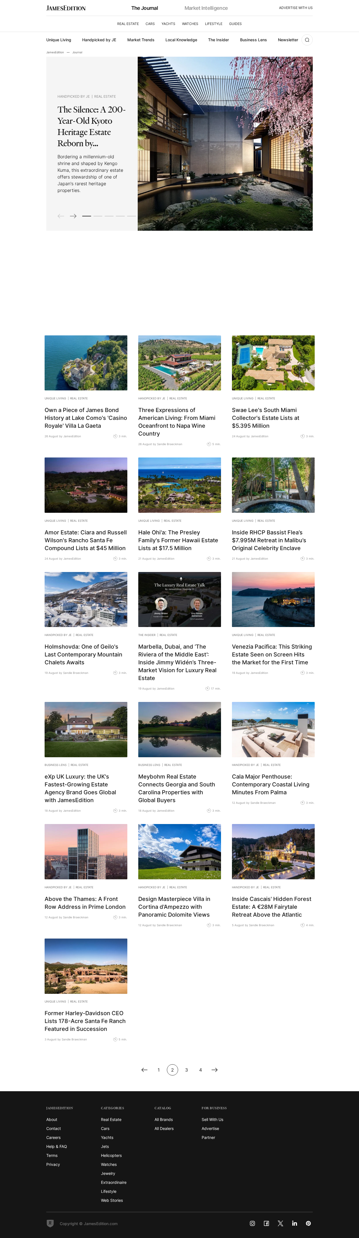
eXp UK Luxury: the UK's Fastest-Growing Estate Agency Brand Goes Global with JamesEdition (80, 788)
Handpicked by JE (99, 39)
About (51, 1119)
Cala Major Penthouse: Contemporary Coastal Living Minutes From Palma (270, 784)
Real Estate (128, 23)
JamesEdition (55, 52)
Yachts (168, 23)
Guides (235, 23)
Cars (150, 23)
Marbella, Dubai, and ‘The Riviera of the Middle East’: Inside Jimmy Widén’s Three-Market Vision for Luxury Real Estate (177, 662)
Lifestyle (213, 23)
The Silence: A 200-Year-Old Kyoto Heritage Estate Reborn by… (91, 126)
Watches (190, 23)
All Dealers (164, 1128)
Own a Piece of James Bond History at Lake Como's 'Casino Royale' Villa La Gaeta (86, 417)
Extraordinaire (113, 1182)
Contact (53, 1128)
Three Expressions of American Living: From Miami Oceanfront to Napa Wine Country (176, 421)
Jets (105, 1146)
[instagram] (252, 1223)
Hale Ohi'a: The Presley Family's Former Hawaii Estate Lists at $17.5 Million (178, 540)
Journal (77, 52)
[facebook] (266, 1223)
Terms (51, 1155)
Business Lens (253, 39)
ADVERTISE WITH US (296, 7)
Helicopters (111, 1155)
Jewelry (108, 1173)
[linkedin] (294, 1223)
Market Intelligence (206, 7)
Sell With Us (212, 1119)
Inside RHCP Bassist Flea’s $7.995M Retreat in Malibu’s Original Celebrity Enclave (269, 540)
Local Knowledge (181, 39)
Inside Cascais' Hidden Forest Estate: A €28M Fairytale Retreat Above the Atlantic (271, 906)
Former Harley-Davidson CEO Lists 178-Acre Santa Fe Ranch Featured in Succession (85, 1021)
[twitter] (280, 1223)
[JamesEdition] (66, 8)
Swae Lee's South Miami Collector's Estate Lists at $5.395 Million (265, 417)
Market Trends (141, 39)
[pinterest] (308, 1223)
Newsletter (288, 39)
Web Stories (112, 1200)
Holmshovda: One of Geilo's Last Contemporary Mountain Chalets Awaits (83, 654)
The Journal (144, 7)
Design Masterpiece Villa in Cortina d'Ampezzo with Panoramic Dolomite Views (174, 906)
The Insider (218, 39)
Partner (208, 1137)
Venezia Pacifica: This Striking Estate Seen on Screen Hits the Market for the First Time (272, 654)
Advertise (210, 1128)
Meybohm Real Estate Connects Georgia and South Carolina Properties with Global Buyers (176, 788)
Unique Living (58, 39)
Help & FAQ (56, 1146)
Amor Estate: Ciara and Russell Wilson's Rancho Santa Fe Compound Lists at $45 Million (86, 540)
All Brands (164, 1119)
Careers (53, 1137)
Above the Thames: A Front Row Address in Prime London (85, 902)
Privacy (53, 1164)
